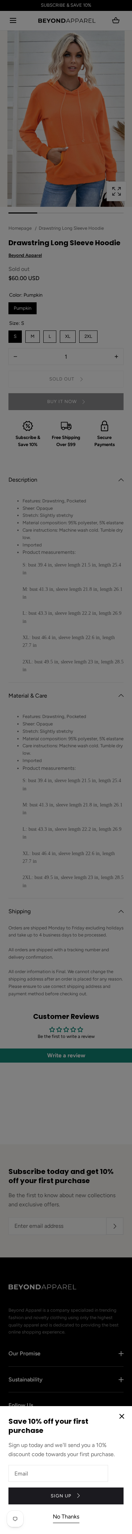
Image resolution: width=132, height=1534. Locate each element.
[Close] (66, 767)
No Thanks (66, 1516)
